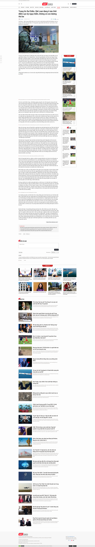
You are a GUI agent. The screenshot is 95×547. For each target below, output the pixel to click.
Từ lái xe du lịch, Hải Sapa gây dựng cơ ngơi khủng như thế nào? (25, 372)
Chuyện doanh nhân (65, 7)
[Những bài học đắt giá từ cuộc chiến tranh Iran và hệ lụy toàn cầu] (69, 89)
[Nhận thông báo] (68, 3)
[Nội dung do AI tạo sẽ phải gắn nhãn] (40, 365)
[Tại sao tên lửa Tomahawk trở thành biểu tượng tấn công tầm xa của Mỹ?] (69, 62)
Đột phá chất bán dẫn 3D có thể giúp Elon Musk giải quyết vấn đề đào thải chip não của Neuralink (46, 541)
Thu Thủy (21, 19)
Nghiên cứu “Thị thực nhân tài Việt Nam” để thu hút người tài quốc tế (54, 358)
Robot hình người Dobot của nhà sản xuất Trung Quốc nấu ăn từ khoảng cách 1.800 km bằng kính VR (66, 140)
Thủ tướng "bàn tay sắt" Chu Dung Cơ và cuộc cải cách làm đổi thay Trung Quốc (66, 132)
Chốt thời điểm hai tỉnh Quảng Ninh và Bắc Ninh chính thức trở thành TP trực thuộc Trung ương (69, 358)
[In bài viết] (53, 19)
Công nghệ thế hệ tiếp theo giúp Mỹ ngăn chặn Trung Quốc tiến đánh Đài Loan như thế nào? (36, 308)
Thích (21, 339)
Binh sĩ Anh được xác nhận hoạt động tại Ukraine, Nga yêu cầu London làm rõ (45, 518)
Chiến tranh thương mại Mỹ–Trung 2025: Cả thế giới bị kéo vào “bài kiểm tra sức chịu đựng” (45, 484)
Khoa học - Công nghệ (39, 7)
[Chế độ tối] (70, 3)
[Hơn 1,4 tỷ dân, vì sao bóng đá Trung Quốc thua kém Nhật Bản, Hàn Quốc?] (69, 102)
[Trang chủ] (19, 7)
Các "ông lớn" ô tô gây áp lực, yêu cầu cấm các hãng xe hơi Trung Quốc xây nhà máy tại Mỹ (44, 529)
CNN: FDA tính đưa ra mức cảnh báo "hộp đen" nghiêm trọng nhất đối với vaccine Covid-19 (44, 507)
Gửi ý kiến (56, 328)
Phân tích (21, 378)
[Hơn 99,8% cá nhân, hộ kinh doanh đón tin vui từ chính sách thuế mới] (40, 351)
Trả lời (25, 339)
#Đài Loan (27, 313)
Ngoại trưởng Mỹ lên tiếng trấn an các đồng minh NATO (45, 438)
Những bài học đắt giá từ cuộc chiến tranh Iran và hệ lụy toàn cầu (67, 95)
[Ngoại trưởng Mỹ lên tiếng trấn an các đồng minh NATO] (25, 441)
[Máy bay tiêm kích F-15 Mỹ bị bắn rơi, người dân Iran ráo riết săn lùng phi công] (69, 116)
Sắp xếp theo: (48, 331)
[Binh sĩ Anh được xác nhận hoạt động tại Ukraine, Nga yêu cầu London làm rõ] (25, 521)
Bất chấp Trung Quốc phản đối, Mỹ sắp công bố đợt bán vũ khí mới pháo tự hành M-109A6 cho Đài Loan (38, 306)
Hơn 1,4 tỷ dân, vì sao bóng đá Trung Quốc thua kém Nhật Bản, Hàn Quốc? (67, 109)
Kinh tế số (32, 7)
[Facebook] (51, 19)
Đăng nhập (74, 3)
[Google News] (57, 19)
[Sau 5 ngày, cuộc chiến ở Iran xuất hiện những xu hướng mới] (69, 76)
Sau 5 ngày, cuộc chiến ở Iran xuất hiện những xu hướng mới (67, 82)
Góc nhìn (27, 7)
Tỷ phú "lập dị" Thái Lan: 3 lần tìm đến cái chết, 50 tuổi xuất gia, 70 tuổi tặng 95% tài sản (45, 495)
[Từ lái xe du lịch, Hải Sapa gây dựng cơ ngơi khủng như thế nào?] (25, 365)
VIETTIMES (47, 3)
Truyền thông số (73, 7)
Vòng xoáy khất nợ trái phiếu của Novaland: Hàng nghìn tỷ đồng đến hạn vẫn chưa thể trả (54, 372)
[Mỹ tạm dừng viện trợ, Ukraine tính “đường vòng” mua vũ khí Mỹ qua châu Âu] (72, 147)
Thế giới (58, 7)
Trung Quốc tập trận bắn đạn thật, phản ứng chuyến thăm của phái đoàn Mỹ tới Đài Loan (36, 309)
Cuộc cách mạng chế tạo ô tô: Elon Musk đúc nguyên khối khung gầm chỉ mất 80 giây (69, 372)
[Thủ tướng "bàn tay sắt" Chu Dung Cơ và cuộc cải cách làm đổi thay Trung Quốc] (72, 131)
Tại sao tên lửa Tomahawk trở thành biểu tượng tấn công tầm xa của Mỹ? (67, 69)
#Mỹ (24, 313)
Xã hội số (22, 7)
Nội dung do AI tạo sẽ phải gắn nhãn (39, 371)
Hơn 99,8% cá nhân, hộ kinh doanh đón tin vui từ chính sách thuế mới (39, 358)
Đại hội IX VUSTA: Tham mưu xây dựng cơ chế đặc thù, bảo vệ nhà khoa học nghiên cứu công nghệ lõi (25, 358)
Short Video (53, 7)
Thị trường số (47, 7)
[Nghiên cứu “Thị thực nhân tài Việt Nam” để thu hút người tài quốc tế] (55, 351)
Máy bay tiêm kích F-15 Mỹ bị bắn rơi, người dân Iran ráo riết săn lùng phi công (67, 122)
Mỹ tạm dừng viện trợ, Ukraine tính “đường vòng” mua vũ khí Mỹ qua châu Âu (66, 148)
